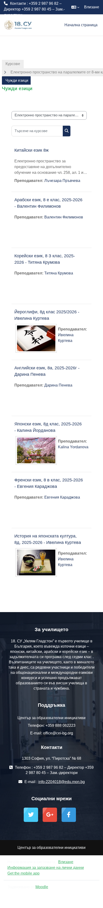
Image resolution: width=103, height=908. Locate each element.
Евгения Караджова (62, 497)
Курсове (13, 64)
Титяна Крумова (58, 273)
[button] (75, 7)
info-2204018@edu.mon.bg (27, 26)
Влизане (91, 7)
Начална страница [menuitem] (80, 25)
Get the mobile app (23, 873)
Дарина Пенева (58, 385)
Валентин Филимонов (63, 217)
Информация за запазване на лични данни (45, 868)
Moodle (41, 887)
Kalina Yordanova (73, 447)
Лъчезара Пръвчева (62, 181)
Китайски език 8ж (31, 150)
